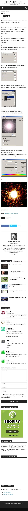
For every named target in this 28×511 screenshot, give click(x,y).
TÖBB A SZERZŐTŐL (17, 261)
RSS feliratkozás (7, 492)
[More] (18, 226)
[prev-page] (2, 304)
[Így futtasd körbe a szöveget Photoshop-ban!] (4, 273)
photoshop (8, 218)
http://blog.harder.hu (14, 243)
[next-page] (4, 304)
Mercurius (5, 210)
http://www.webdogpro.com (11, 213)
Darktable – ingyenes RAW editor (17, 297)
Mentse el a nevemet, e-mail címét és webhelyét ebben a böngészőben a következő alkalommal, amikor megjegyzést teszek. (13, 396)
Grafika (7, 11)
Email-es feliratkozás (8, 494)
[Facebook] (12, 255)
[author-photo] (14, 239)
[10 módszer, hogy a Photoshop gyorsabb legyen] (4, 279)
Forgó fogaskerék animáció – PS (17, 291)
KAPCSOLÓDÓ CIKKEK (6, 261)
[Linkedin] (15, 255)
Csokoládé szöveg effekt (15, 264)
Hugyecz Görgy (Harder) (14, 241)
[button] (2, 8)
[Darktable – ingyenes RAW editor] (4, 299)
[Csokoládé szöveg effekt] (4, 266)
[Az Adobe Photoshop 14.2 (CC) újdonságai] (4, 286)
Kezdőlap (3, 11)
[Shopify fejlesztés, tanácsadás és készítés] (12, 437)
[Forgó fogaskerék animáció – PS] (4, 291)
